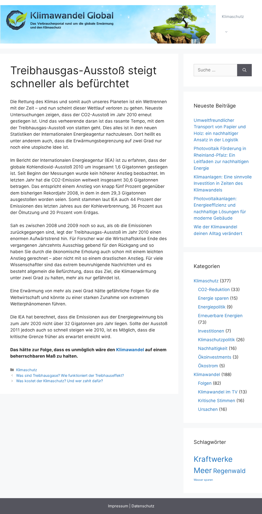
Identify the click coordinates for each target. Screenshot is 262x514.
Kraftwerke (213, 459)
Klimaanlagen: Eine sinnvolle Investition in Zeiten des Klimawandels (223, 183)
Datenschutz (143, 506)
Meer (203, 470)
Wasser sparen (203, 479)
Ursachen (208, 409)
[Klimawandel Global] (108, 24)
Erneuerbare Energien (220, 315)
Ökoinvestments (214, 357)
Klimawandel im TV (218, 391)
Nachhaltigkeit (212, 348)
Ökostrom (208, 365)
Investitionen (211, 331)
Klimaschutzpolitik (216, 339)
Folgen (205, 383)
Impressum (118, 506)
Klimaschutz (233, 16)
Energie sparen (213, 298)
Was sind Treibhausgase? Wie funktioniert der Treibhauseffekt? (70, 375)
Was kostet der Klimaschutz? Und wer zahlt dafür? (59, 381)
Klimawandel (130, 349)
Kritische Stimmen (216, 400)
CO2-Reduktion (214, 289)
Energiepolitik (211, 306)
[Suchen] (244, 70)
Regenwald (229, 471)
